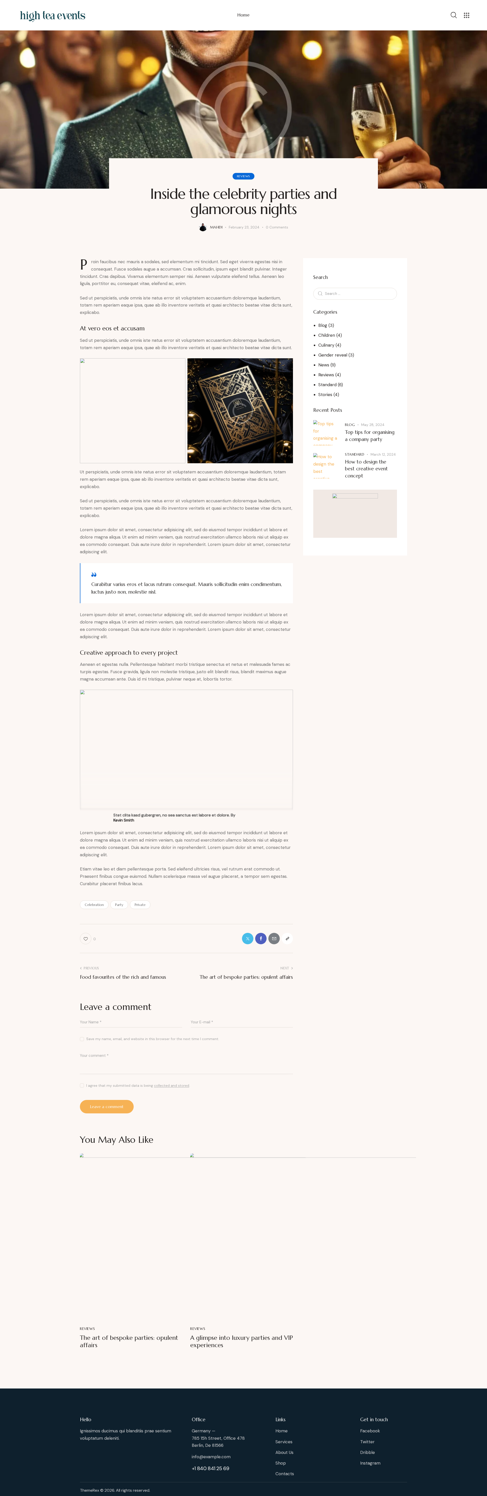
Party (119, 904)
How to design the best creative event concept (366, 469)
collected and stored (171, 1086)
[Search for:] (355, 293)
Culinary (326, 345)
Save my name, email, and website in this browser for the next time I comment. (152, 1039)
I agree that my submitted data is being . (138, 1085)
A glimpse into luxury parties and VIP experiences (241, 1341)
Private (140, 904)
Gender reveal (332, 355)
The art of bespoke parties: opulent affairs (129, 1341)
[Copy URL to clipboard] (287, 938)
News (323, 365)
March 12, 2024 (383, 454)
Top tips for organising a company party (369, 435)
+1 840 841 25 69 (210, 1468)
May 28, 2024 (373, 424)
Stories (325, 394)
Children (326, 335)
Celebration (94, 904)
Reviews (243, 176)
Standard (327, 384)
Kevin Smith (123, 820)
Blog (322, 325)
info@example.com (211, 1456)
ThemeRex (89, 1490)
